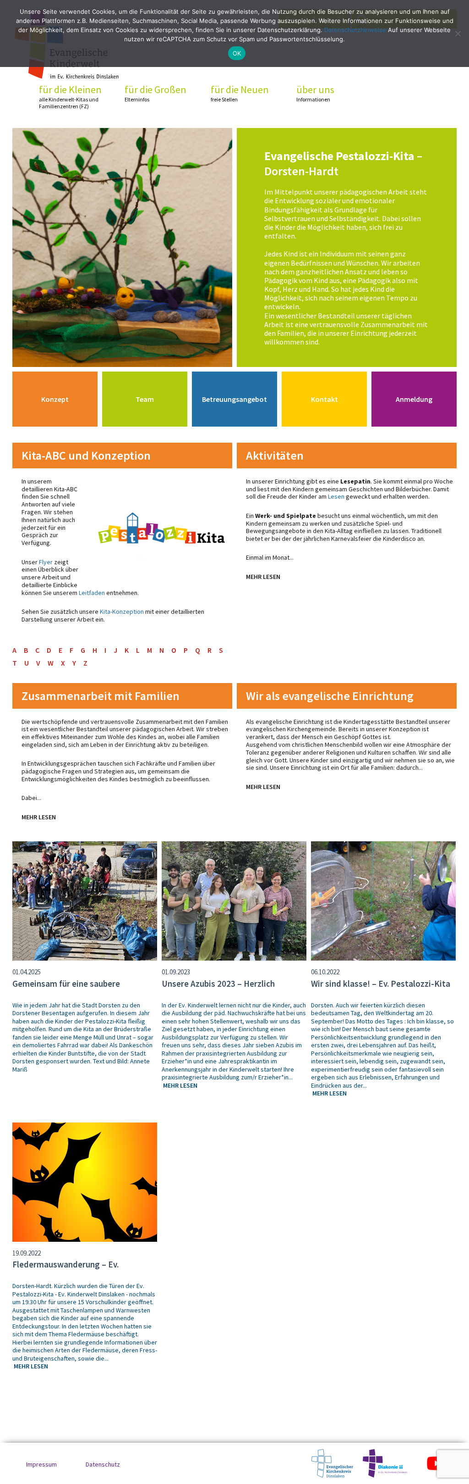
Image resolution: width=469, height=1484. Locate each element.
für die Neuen (240, 93)
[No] (457, 33)
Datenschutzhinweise (355, 29)
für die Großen (155, 93)
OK (237, 53)
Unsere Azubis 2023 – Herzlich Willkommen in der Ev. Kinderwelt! (226, 989)
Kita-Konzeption (122, 611)
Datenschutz (103, 1464)
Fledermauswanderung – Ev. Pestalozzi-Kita (65, 1270)
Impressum (41, 1464)
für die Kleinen (70, 96)
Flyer (46, 562)
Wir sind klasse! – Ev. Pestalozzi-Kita (380, 983)
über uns (315, 93)
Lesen (336, 496)
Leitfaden (92, 593)
